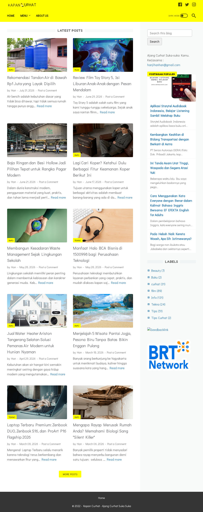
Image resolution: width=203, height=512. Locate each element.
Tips (157, 311)
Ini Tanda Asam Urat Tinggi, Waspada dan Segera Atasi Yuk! (169, 168)
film (77, 69)
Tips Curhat (161, 318)
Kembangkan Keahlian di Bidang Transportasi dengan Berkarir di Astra (169, 139)
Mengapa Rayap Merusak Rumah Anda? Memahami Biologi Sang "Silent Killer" (102, 431)
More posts (70, 474)
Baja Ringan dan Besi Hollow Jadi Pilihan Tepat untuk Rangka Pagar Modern (36, 169)
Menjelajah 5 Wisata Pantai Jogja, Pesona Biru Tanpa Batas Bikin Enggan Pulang (102, 339)
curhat (158, 284)
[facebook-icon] (180, 5)
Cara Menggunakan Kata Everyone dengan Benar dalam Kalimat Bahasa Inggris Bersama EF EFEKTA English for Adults (171, 205)
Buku (156, 277)
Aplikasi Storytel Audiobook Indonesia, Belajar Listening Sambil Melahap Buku (169, 110)
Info (11, 69)
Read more (44, 106)
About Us (42, 15)
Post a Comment (47, 90)
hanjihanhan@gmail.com (163, 65)
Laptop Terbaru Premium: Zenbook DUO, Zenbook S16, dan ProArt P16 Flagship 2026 (37, 431)
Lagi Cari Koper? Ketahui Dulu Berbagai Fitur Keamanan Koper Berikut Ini (101, 169)
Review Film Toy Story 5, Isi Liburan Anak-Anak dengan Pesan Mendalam (102, 83)
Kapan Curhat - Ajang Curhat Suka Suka (107, 506)
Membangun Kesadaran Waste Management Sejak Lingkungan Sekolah (34, 254)
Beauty (158, 270)
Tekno (78, 240)
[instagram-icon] (194, 5)
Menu (24, 15)
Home (10, 15)
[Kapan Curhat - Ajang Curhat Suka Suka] (24, 5)
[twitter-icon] (187, 5)
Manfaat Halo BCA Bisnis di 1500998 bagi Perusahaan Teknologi (97, 254)
